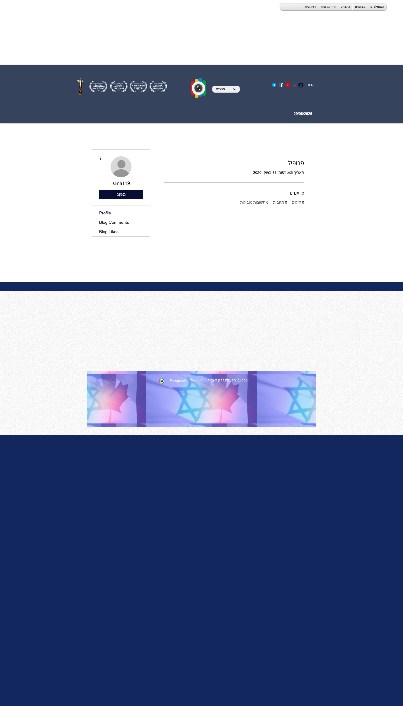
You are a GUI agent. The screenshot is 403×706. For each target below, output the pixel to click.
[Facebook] (281, 85)
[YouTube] (288, 85)
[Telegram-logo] (274, 85)
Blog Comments (114, 222)
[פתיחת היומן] (320, 113)
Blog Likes (108, 231)
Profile (105, 212)
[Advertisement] (140, 32)
